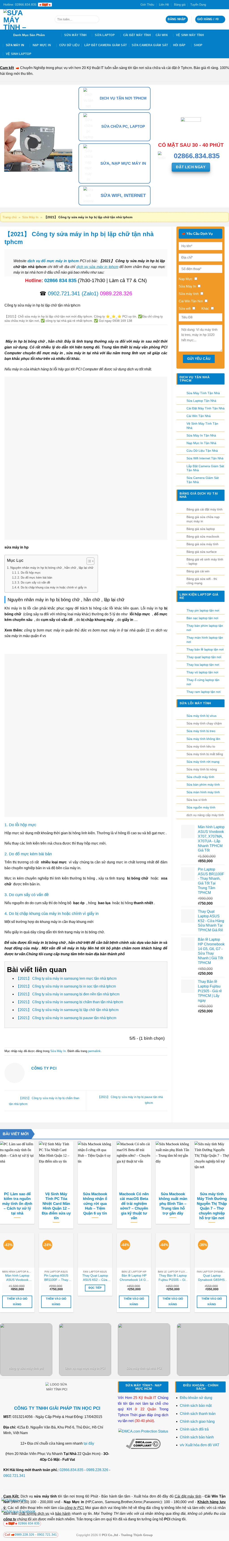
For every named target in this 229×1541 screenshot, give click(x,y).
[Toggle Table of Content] (88, 561)
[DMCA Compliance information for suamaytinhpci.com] (143, 1444)
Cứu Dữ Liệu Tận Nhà (202, 450)
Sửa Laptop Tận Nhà (201, 400)
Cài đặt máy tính (188, 1496)
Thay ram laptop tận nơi (204, 692)
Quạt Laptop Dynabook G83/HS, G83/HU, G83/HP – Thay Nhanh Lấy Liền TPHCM (211, 1278)
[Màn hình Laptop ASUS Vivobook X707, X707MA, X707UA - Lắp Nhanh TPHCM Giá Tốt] (17, 1250)
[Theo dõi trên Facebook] (210, 4)
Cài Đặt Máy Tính (137, 35)
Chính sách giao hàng (197, 1421)
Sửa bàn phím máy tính (203, 784)
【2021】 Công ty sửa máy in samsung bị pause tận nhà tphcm (66, 1018)
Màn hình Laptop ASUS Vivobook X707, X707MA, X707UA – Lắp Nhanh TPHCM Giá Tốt (17, 1278)
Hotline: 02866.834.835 (19, 4)
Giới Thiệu (147, 4)
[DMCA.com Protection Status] (143, 1431)
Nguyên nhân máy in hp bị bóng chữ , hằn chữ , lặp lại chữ (51, 567)
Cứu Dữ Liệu (69, 45)
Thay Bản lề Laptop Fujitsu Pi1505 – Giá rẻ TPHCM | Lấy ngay (173, 1278)
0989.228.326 (97, 1470)
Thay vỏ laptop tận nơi (202, 672)
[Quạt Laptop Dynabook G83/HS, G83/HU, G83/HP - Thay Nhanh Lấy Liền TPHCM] (212, 1250)
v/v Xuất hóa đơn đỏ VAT (199, 1445)
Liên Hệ (164, 4)
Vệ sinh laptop (18, 54)
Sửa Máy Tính (75, 35)
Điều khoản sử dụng (196, 1398)
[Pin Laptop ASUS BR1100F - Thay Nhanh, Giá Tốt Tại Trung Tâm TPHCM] (56, 1250)
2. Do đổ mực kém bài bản (34, 577)
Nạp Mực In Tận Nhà (201, 443)
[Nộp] (94, 19)
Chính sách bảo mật (196, 1405)
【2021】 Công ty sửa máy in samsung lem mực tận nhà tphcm (66, 978)
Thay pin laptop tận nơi (203, 610)
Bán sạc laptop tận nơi (202, 618)
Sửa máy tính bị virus (201, 716)
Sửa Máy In (15, 45)
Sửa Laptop (105, 35)
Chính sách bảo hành (197, 1437)
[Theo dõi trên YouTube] (223, 4)
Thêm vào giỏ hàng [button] (17, 1301)
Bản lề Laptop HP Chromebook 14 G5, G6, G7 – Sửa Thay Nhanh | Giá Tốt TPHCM (134, 1278)
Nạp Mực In (42, 45)
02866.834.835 (71, 1470)
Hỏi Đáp (179, 45)
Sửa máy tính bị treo (201, 731)
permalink (94, 1051)
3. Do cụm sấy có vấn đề (33, 582)
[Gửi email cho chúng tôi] (219, 4)
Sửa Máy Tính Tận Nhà (203, 393)
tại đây (89, 1443)
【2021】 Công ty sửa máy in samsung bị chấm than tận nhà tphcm (69, 1002)
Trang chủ (9, 217)
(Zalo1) (90, 293)
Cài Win (162, 35)
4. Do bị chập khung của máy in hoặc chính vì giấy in (52, 587)
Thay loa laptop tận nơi (203, 664)
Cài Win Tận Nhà (199, 416)
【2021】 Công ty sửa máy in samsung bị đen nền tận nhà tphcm (67, 994)
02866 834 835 (60, 280)
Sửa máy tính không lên (203, 739)
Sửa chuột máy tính (200, 777)
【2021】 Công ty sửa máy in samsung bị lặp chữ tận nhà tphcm (67, 1010)
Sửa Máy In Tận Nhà (201, 435)
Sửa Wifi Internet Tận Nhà (205, 458)
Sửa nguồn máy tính (201, 807)
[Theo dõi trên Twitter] (215, 4)
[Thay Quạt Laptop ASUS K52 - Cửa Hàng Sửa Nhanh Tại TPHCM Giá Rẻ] (95, 1250)
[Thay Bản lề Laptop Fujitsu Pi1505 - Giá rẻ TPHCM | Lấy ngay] (173, 1250)
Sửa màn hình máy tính (203, 792)
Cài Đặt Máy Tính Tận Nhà (206, 408)
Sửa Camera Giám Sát (150, 45)
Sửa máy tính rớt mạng (203, 761)
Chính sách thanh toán (198, 1414)
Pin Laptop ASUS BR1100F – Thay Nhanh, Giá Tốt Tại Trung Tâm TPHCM (56, 1278)
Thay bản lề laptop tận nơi (205, 649)
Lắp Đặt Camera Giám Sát (105, 45)
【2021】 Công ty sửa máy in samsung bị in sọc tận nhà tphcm (66, 986)
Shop (198, 45)
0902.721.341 (64, 293)
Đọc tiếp (95, 1287)
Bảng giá (179, 4)
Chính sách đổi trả (195, 1429)
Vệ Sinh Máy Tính (190, 35)
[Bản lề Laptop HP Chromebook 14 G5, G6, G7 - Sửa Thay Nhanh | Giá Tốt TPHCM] (134, 1250)
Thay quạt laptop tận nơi (204, 657)
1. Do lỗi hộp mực (29, 572)
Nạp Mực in (74, 1502)
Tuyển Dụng (198, 4)
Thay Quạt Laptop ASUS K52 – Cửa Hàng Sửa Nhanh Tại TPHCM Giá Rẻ (95, 1278)
